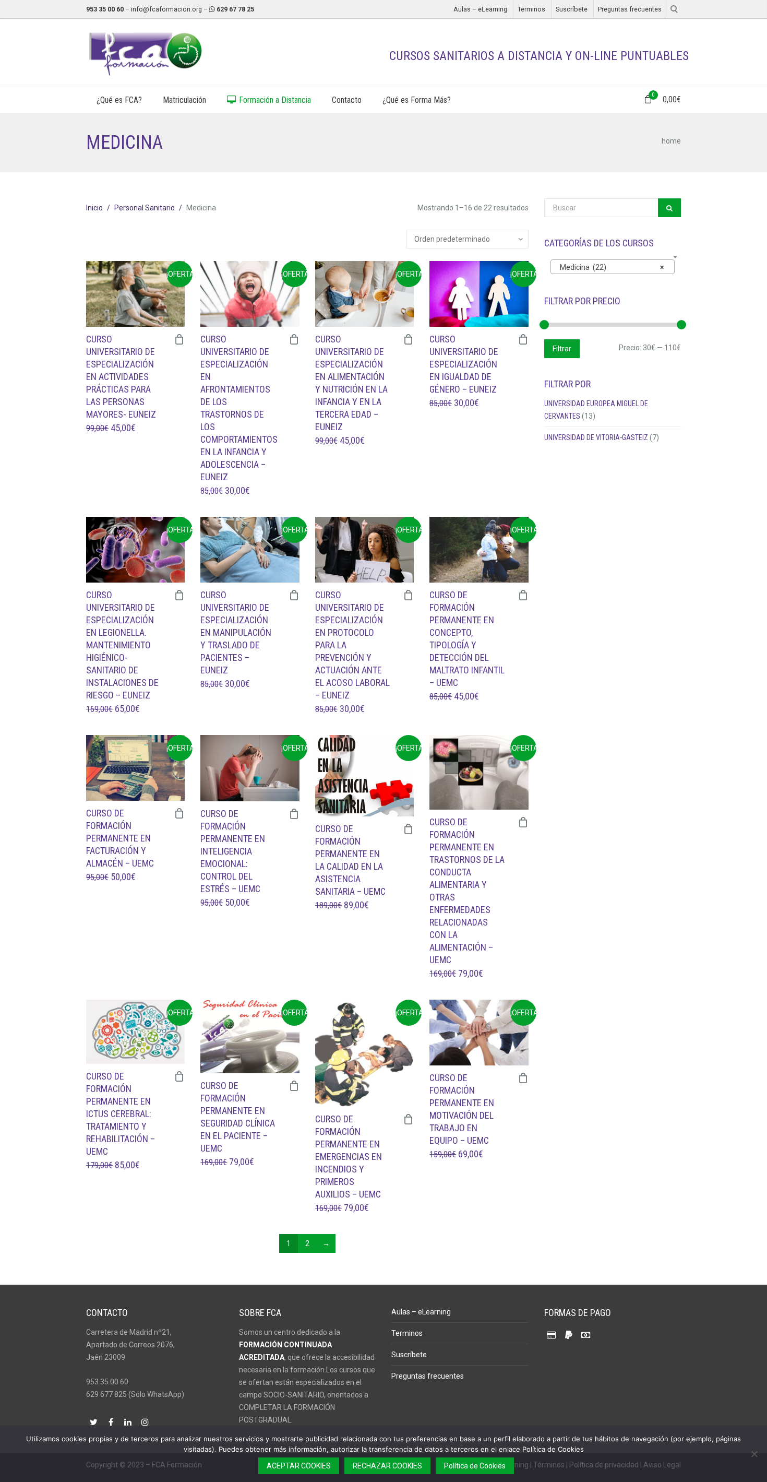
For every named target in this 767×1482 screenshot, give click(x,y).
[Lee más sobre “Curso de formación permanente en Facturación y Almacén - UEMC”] (179, 813)
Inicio (94, 208)
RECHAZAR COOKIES (387, 1466)
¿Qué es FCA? (119, 100)
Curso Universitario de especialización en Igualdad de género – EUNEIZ (463, 364)
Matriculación (184, 100)
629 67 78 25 (235, 9)
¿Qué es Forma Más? (416, 100)
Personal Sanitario (144, 208)
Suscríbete (572, 9)
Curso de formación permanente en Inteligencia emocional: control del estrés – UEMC (232, 851)
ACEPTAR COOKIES (299, 1466)
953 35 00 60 (105, 9)
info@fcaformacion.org (166, 9)
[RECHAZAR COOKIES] (754, 1454)
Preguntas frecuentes (630, 9)
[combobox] (612, 266)
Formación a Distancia (274, 100)
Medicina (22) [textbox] (609, 267)
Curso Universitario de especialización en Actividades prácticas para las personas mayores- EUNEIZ (121, 377)
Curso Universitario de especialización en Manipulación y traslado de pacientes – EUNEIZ (235, 632)
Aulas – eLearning (480, 9)
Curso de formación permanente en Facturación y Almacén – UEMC (120, 838)
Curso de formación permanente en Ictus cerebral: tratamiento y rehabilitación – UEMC (120, 1114)
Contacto (347, 100)
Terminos (531, 9)
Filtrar (562, 349)
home (671, 141)
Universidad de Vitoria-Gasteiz (596, 437)
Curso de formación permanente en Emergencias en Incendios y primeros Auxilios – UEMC (348, 1156)
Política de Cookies (475, 1466)
